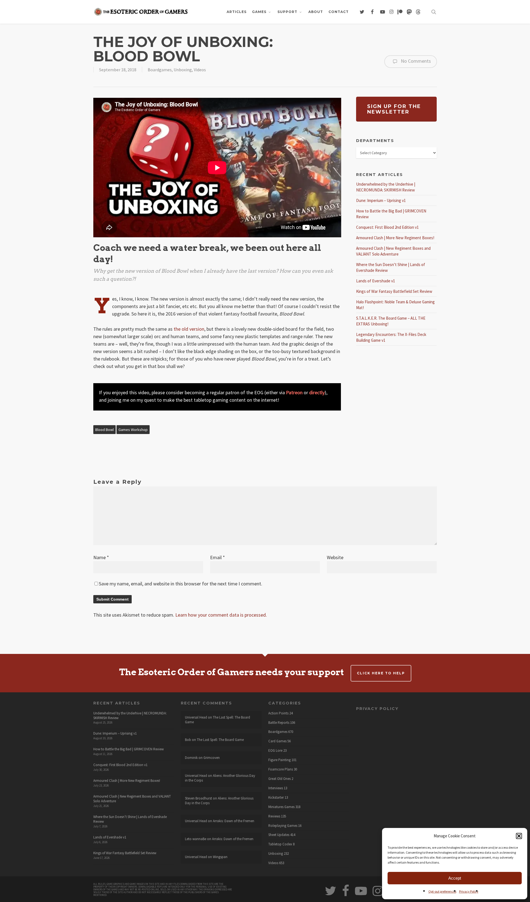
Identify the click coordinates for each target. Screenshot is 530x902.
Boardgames (160, 69)
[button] (519, 836)
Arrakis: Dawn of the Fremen (233, 821)
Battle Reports (278, 722)
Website (335, 557)
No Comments (415, 61)
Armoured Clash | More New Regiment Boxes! (395, 237)
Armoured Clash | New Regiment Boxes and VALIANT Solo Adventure (132, 798)
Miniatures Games (281, 807)
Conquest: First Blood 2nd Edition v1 (387, 227)
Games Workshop (133, 429)
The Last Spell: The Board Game (217, 719)
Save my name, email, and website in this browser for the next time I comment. (180, 583)
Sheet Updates (278, 835)
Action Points (278, 713)
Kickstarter (276, 797)
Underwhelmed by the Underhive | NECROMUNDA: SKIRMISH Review (130, 715)
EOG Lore (275, 750)
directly (317, 392)
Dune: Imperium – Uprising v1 (381, 200)
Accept (454, 878)
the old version (189, 329)
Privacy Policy (468, 891)
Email (217, 557)
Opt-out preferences (442, 891)
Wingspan (220, 856)
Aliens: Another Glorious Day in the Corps (220, 778)
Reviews (274, 816)
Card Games (277, 741)
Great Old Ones (279, 779)
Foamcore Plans (280, 769)
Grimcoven (211, 757)
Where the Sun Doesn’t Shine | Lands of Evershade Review (130, 819)
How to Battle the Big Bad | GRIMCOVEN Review (128, 749)
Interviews (275, 788)
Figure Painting (279, 760)
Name (101, 557)
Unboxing (183, 69)
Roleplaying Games (282, 826)
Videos (200, 69)
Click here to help (381, 673)
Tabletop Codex (280, 844)
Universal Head (196, 717)
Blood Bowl (104, 429)
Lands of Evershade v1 (375, 280)
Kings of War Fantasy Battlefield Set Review (394, 291)
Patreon (294, 392)
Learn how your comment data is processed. (221, 615)
